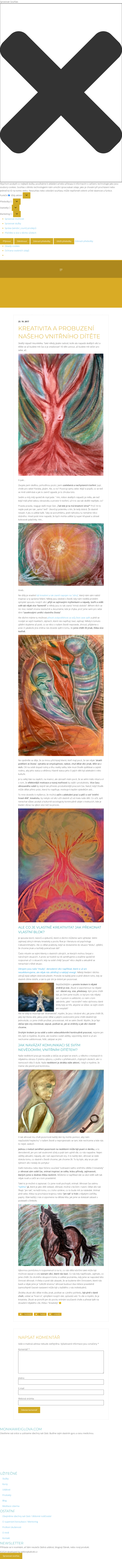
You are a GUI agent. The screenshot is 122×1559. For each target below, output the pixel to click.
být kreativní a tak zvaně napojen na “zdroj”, (57, 595)
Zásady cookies (12, 246)
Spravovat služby (13, 223)
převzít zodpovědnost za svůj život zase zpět (68, 617)
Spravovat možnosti (14, 218)
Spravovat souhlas (11, 1556)
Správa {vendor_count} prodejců (20, 228)
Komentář (24, 1349)
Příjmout (7, 241)
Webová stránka (26, 1398)
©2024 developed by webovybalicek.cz (18, 1551)
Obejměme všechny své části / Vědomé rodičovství (26, 1516)
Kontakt (6, 1538)
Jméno (21, 1378)
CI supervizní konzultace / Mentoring (20, 1521)
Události (6, 1489)
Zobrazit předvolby (41, 241)
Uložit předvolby (64, 241)
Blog (4, 1500)
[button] (61, 92)
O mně (5, 1532)
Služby (5, 1478)
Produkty (6, 1495)
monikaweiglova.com (21, 1429)
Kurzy (5, 1484)
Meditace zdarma (10, 1506)
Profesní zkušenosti (11, 1527)
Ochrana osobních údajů (17, 250)
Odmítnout (22, 241)
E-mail (21, 1388)
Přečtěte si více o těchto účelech (20, 232)
